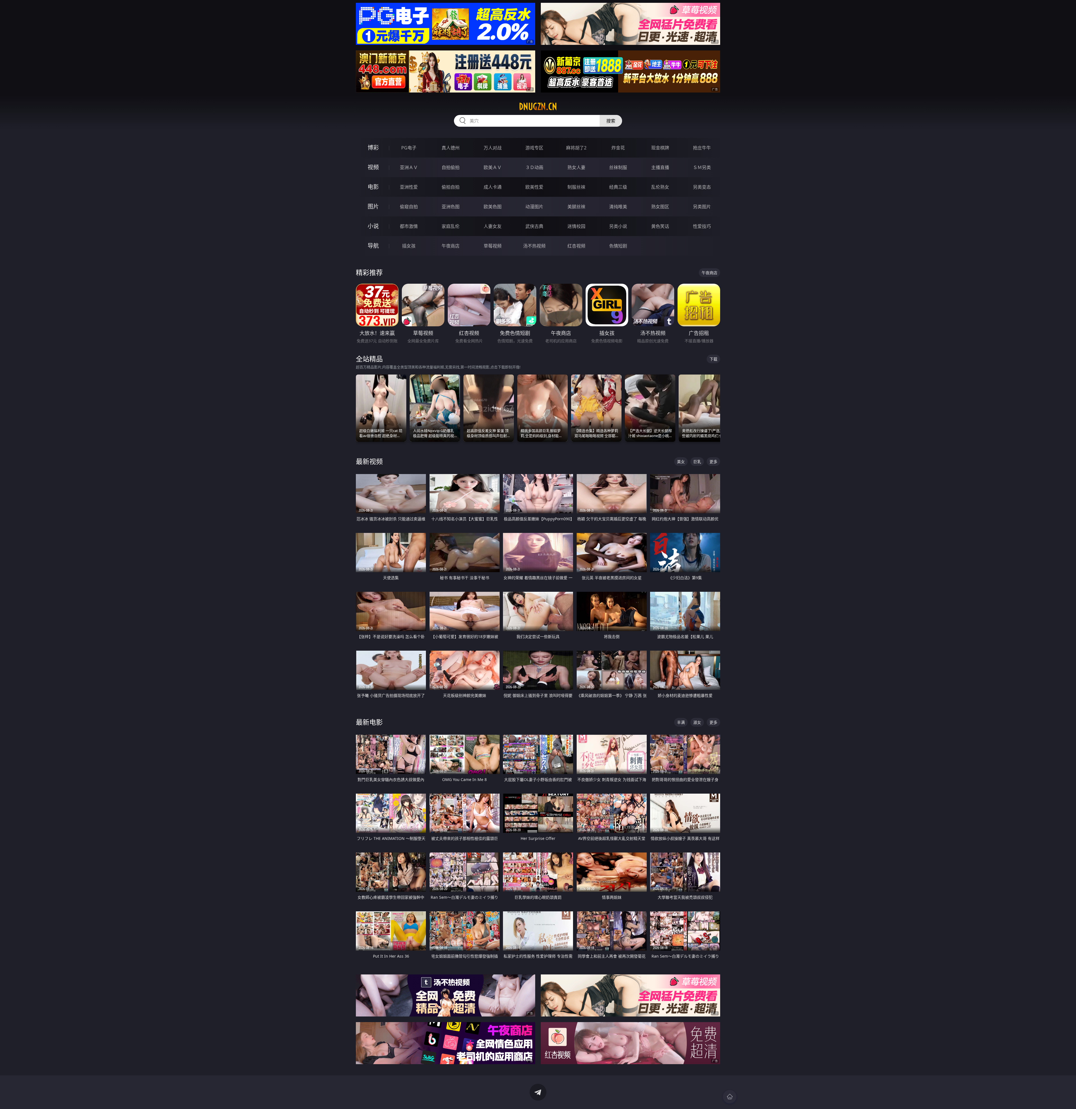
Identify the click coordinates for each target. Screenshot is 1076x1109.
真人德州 (451, 148)
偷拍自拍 (451, 187)
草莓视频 (493, 246)
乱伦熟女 (660, 187)
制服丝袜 (576, 187)
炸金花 (618, 148)
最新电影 (369, 722)
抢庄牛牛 (702, 148)
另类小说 (618, 226)
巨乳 (697, 461)
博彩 (373, 147)
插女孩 (409, 246)
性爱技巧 (702, 226)
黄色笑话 (660, 226)
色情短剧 (618, 246)
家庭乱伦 (451, 226)
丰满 (681, 722)
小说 (373, 226)
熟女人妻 (576, 167)
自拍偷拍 (451, 167)
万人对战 (493, 148)
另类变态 (702, 187)
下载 (713, 359)
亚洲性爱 (409, 187)
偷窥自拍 (409, 207)
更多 (713, 461)
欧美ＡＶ (493, 167)
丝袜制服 (618, 167)
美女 (681, 461)
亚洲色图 (451, 207)
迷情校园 (576, 226)
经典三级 (618, 187)
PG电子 (408, 148)
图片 (373, 206)
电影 (373, 187)
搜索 (610, 121)
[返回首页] (729, 1096)
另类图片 (702, 207)
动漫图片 (534, 207)
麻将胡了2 (576, 148)
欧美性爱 (534, 187)
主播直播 (660, 167)
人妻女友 (493, 226)
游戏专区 (534, 148)
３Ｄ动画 (534, 167)
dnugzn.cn (538, 106)
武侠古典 (534, 226)
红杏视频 (576, 246)
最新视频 (369, 461)
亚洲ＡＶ (409, 167)
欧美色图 (493, 207)
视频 (373, 167)
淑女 (697, 722)
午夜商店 (451, 246)
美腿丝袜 (576, 207)
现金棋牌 (660, 148)
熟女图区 (660, 207)
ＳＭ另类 (702, 167)
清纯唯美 (618, 207)
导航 (373, 245)
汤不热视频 (534, 246)
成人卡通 (493, 187)
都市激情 (409, 226)
